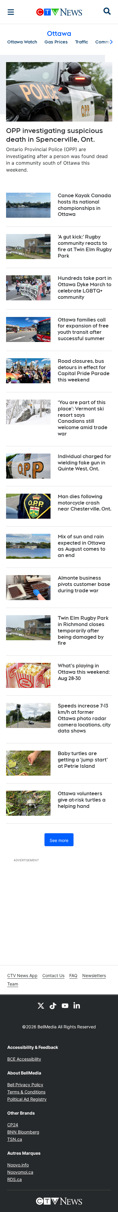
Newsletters (94, 975)
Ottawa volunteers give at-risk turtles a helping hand (82, 800)
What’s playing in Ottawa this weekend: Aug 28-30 (84, 672)
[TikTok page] (53, 1005)
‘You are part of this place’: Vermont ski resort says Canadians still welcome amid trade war (82, 418)
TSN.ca (14, 1139)
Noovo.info (18, 1164)
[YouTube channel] (65, 1005)
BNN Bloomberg (23, 1131)
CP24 (12, 1124)
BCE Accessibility (24, 1059)
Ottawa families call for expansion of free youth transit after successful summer (83, 329)
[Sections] (11, 12)
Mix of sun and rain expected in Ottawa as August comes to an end (81, 546)
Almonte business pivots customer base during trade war (84, 584)
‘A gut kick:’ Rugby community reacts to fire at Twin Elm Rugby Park (85, 246)
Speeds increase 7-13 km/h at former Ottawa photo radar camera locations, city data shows (84, 718)
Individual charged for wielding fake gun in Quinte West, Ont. (84, 463)
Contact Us (53, 975)
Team (12, 983)
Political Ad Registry (27, 1099)
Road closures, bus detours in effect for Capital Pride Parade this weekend (84, 370)
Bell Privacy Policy (25, 1084)
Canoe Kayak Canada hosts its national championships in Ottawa (84, 205)
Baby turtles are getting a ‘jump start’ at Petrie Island (83, 760)
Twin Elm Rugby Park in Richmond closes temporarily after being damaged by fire (83, 630)
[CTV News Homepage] (59, 12)
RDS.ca (14, 1179)
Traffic (81, 42)
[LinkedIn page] (77, 1005)
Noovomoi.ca (20, 1172)
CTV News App (22, 975)
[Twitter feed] (40, 1005)
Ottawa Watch (22, 42)
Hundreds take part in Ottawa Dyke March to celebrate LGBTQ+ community (85, 287)
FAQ (73, 975)
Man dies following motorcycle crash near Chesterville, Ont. (84, 503)
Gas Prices (56, 42)
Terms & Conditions (26, 1091)
